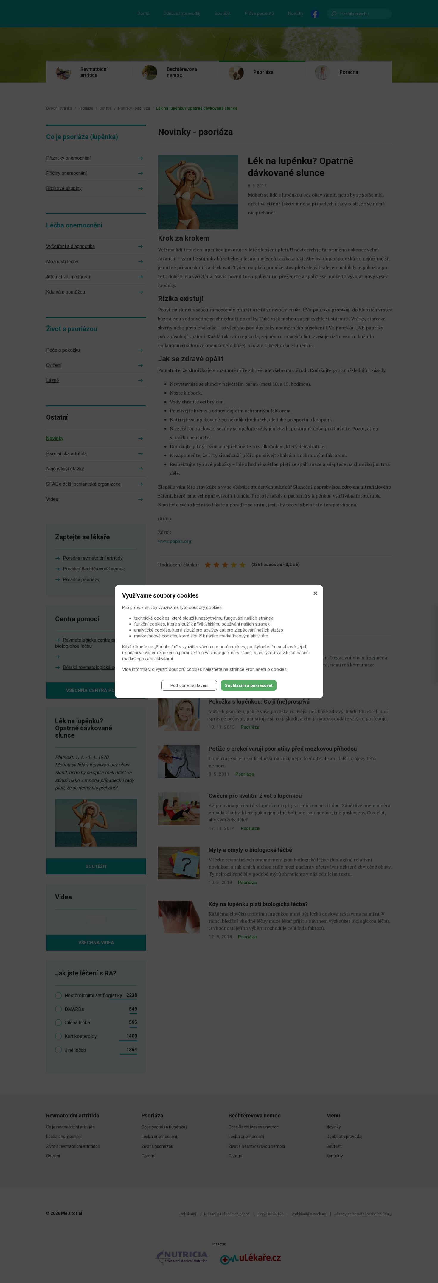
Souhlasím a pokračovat (249, 685)
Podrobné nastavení (189, 685)
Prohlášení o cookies (266, 669)
